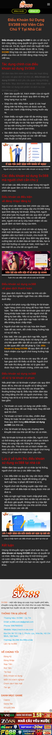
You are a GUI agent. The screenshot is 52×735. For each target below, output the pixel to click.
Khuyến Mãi (9, 707)
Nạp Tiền (8, 664)
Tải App (7, 672)
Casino (7, 700)
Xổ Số (6, 711)
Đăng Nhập (9, 660)
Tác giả (7, 687)
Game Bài (8, 704)
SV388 (5, 52)
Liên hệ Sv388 (10, 644)
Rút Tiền (7, 668)
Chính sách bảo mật (13, 683)
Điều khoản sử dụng (13, 676)
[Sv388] (26, 4)
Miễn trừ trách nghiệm (14, 679)
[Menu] (48, 4)
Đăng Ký (7, 656)
